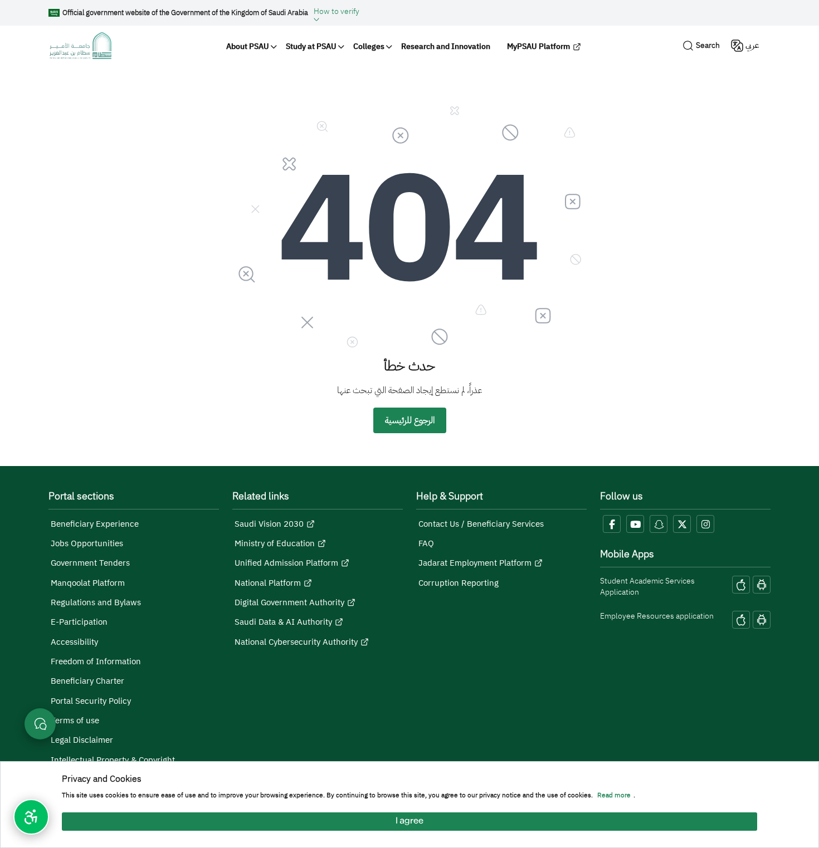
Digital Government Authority (289, 602)
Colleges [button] (368, 46)
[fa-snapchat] (658, 524)
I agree (409, 822)
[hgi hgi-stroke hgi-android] (762, 585)
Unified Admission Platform (286, 563)
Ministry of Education (275, 543)
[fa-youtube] (635, 524)
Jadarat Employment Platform (475, 563)
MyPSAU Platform (538, 46)
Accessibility (74, 642)
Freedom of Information (96, 661)
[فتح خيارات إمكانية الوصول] (31, 817)
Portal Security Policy (91, 701)
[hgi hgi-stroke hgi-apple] (741, 585)
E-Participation (79, 622)
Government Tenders (90, 563)
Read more (614, 796)
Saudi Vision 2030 (269, 524)
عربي (752, 45)
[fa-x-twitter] (682, 524)
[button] (336, 12)
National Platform (268, 583)
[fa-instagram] (705, 524)
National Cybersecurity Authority (296, 642)
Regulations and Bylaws (96, 602)
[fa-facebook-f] (612, 524)
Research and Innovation (445, 46)
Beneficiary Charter (87, 681)
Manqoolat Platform (88, 583)
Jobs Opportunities (87, 543)
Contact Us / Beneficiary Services (481, 524)
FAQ (426, 543)
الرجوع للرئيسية (410, 420)
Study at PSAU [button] (311, 46)
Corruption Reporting (458, 583)
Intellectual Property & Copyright (113, 760)
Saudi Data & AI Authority (283, 622)
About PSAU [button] (247, 46)
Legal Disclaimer (82, 740)
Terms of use (75, 720)
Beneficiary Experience (95, 524)
